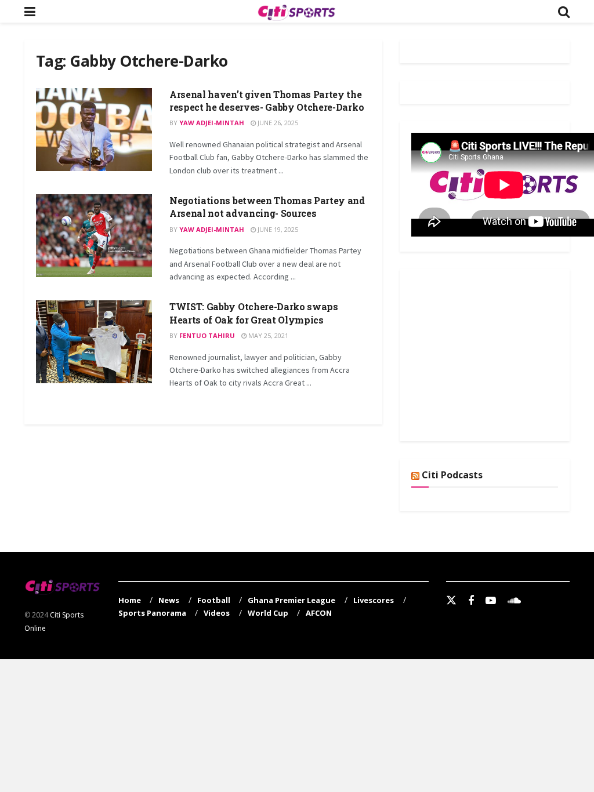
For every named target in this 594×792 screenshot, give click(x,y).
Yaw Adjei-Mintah (211, 122)
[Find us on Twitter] (451, 601)
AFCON (319, 613)
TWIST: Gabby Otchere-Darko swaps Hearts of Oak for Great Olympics (253, 312)
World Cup (268, 613)
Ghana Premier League (291, 600)
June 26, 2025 (277, 122)
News (168, 600)
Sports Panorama (152, 613)
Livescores (373, 600)
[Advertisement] (498, 353)
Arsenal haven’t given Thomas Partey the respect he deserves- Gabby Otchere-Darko (266, 100)
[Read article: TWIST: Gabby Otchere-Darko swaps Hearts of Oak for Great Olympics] (94, 341)
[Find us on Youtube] (491, 601)
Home (129, 600)
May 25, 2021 (267, 335)
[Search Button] (564, 11)
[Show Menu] (29, 11)
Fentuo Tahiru (207, 335)
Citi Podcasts (452, 474)
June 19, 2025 (277, 229)
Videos (217, 613)
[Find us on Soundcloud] (514, 601)
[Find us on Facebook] (471, 601)
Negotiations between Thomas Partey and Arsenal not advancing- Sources (267, 206)
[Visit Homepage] (296, 11)
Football (213, 600)
